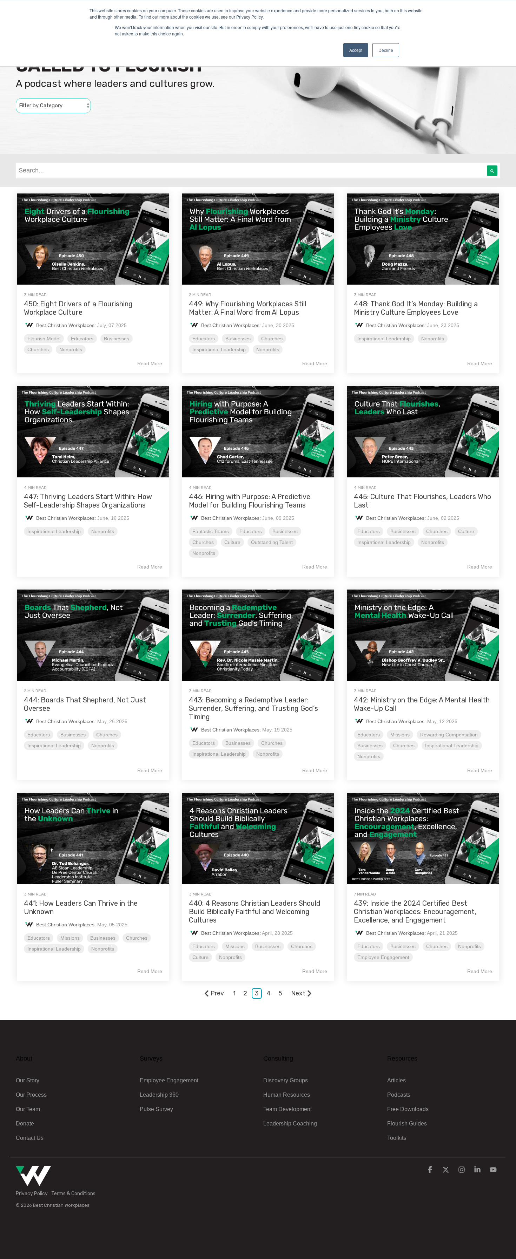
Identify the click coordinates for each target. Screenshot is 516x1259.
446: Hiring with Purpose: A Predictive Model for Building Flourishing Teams (249, 500)
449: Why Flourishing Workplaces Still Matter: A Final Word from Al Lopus (247, 308)
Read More (149, 363)
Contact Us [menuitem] (30, 1138)
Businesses (116, 338)
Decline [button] (385, 50)
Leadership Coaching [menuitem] (290, 1124)
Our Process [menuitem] (31, 1095)
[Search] (492, 170)
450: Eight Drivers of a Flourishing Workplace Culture (78, 308)
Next (298, 993)
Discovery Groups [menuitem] (285, 1080)
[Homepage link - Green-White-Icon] (33, 1182)
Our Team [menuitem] (28, 1109)
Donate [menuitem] (25, 1124)
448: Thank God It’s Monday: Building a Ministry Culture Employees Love (416, 308)
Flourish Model (43, 338)
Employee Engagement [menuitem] (169, 1080)
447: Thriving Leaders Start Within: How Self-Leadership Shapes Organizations (88, 500)
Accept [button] (355, 50)
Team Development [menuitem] (287, 1109)
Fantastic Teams (210, 531)
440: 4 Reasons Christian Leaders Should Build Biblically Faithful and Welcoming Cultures (254, 911)
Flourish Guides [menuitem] (407, 1124)
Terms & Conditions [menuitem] (73, 1194)
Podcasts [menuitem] (398, 1095)
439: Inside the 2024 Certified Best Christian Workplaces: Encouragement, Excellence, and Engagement (415, 911)
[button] (431, 1170)
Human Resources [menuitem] (286, 1095)
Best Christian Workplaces (65, 325)
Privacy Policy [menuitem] (32, 1194)
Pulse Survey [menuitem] (156, 1109)
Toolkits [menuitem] (396, 1138)
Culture (232, 542)
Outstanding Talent (272, 542)
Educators (82, 338)
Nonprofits (70, 349)
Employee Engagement (383, 957)
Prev (217, 993)
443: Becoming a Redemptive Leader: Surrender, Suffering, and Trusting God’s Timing (253, 708)
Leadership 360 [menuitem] (159, 1095)
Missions (400, 734)
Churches (38, 349)
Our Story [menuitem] (27, 1080)
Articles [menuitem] (396, 1080)
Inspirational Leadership (219, 349)
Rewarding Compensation (449, 734)
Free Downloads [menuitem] (408, 1109)
